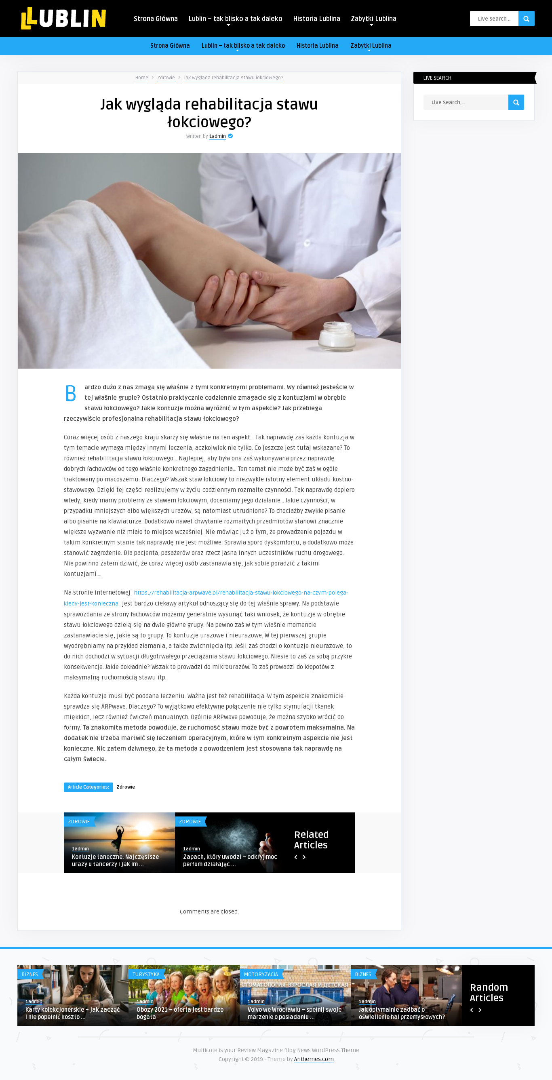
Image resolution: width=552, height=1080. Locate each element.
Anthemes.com (314, 1059)
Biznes (29, 974)
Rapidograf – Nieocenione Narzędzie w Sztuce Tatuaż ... (112, 861)
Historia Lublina (316, 19)
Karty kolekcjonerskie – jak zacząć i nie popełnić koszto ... (72, 1013)
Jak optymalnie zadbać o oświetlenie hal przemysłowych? (402, 1013)
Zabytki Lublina (373, 19)
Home (141, 78)
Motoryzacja (261, 974)
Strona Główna (156, 19)
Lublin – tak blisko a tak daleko (235, 19)
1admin (217, 136)
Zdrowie (166, 78)
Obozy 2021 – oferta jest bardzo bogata (180, 1013)
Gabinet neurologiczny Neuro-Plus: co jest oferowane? (228, 861)
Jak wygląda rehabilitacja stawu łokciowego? (233, 78)
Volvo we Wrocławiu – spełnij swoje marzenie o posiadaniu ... (294, 1013)
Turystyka (146, 974)
